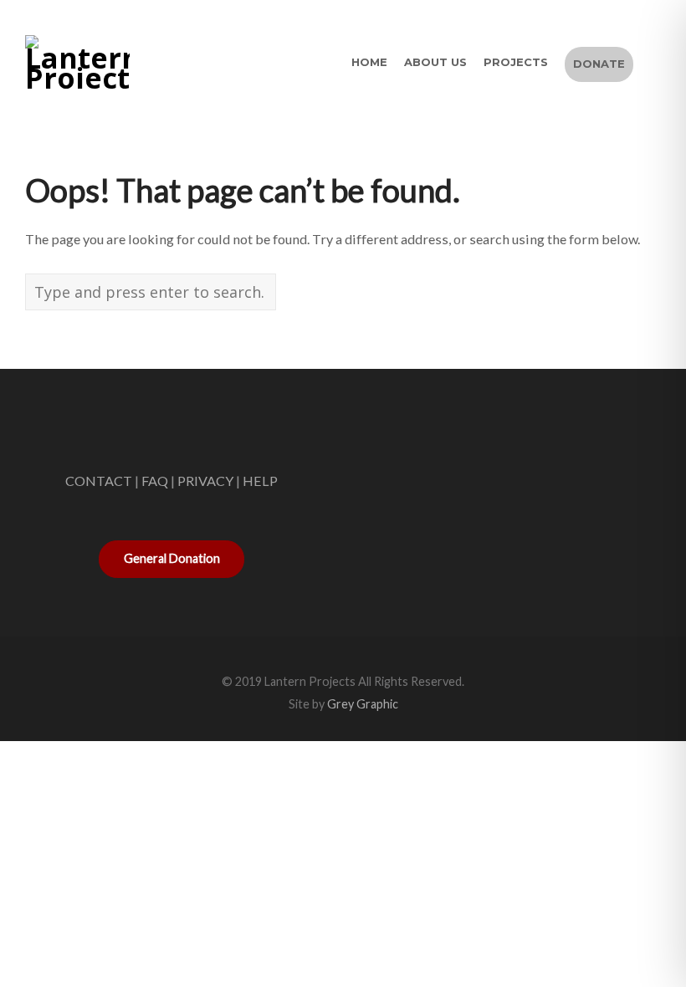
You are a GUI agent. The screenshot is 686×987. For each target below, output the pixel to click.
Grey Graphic (362, 704)
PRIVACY (205, 480)
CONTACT (98, 480)
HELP (260, 480)
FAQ (154, 480)
